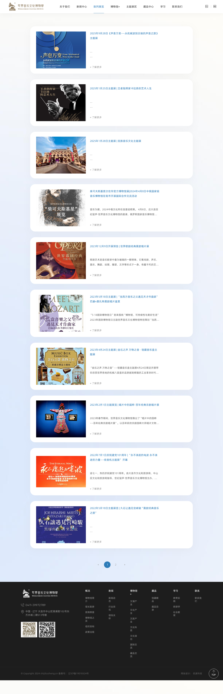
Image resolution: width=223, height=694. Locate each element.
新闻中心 (82, 6)
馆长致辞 (89, 606)
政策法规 (89, 632)
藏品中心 (148, 6)
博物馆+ (115, 6)
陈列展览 (99, 6)
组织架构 (89, 626)
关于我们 (65, 6)
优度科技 (197, 673)
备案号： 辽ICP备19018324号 (73, 673)
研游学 (176, 606)
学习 (163, 6)
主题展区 (131, 6)
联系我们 (177, 6)
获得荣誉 (89, 612)
